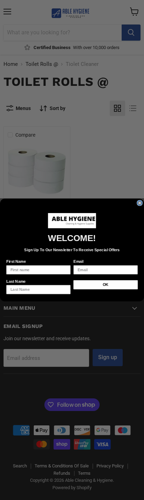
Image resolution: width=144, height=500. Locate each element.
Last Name (16, 281)
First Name (16, 262)
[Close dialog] (139, 202)
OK (105, 285)
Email (78, 262)
